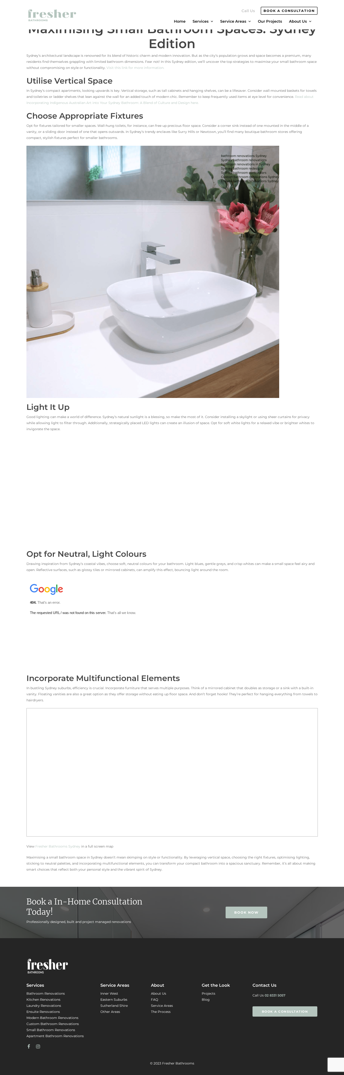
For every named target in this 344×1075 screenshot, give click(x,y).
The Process (161, 1012)
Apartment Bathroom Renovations (55, 1036)
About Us (298, 21)
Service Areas (233, 21)
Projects (208, 993)
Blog (206, 999)
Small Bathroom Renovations (50, 1030)
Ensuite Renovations (43, 1012)
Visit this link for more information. (135, 68)
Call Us (248, 11)
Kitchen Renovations (43, 999)
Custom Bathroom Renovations (52, 1024)
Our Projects (270, 21)
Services (201, 21)
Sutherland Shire (114, 1006)
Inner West (109, 993)
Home (180, 21)
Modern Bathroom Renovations (52, 1018)
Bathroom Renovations (45, 993)
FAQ (154, 999)
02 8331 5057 (275, 995)
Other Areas (110, 1012)
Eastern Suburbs (113, 999)
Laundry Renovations (43, 1006)
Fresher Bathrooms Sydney (57, 846)
